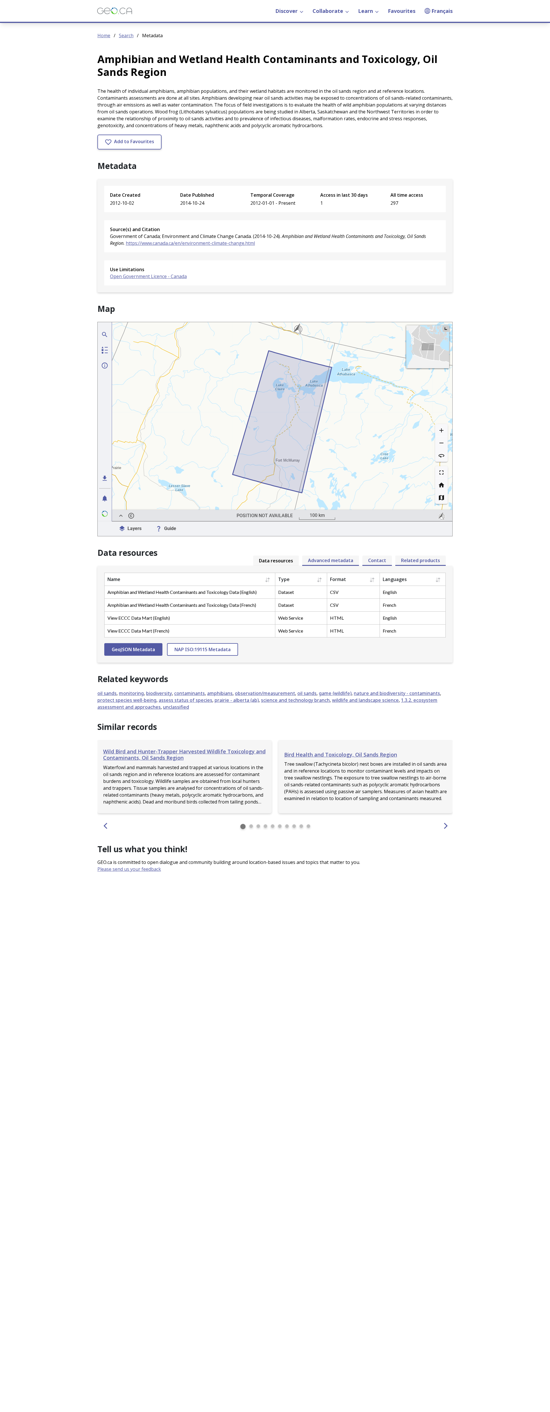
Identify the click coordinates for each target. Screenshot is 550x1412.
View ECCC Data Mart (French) (138, 630)
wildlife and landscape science (365, 700)
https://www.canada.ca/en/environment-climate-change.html (190, 243)
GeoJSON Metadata (133, 649)
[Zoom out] (441, 443)
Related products (420, 560)
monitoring (131, 693)
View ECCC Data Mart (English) (138, 618)
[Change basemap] (441, 497)
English (390, 592)
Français (442, 10)
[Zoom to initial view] (441, 485)
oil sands (107, 693)
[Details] (105, 365)
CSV (334, 592)
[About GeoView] (105, 513)
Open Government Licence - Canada (148, 276)
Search (126, 35)
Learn (365, 10)
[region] (282, 421)
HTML (337, 618)
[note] (442, 515)
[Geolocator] (105, 334)
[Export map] (105, 478)
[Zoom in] (441, 430)
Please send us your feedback (129, 869)
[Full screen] (441, 472)
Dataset (286, 592)
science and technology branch (295, 700)
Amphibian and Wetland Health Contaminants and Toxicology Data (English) (182, 592)
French (389, 605)
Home (103, 35)
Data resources (276, 561)
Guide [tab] (170, 528)
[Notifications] (105, 498)
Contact (377, 560)
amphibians (220, 693)
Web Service (290, 618)
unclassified (176, 707)
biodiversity (159, 693)
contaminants (189, 693)
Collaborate (328, 10)
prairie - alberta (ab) (237, 700)
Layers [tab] (134, 528)
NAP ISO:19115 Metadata (202, 649)
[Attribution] (131, 515)
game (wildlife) (335, 693)
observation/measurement (265, 693)
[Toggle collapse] (121, 515)
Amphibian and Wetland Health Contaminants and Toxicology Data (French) (181, 605)
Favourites (401, 10)
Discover (286, 10)
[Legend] (105, 350)
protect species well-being (126, 700)
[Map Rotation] (441, 455)
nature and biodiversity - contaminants (397, 693)
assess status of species (185, 700)
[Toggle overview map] (446, 329)
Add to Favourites (133, 141)
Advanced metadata (330, 560)
